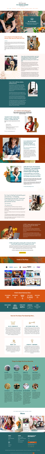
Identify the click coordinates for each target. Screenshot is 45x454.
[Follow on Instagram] (33, 446)
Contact (36, 8)
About (10, 8)
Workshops (23, 8)
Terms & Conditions (34, 450)
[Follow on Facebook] (28, 446)
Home (8, 8)
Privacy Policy (38, 450)
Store (34, 8)
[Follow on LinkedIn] (30, 446)
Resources (27, 8)
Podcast (30, 8)
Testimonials (14, 8)
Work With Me (22, 252)
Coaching (18, 8)
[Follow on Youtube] (32, 446)
